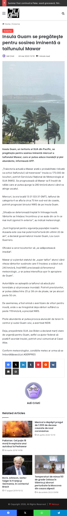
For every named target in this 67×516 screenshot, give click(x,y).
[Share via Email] (8, 372)
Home (7, 24)
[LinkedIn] (23, 365)
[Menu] (3, 14)
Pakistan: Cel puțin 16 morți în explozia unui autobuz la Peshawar (14, 443)
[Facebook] (8, 365)
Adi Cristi (10, 56)
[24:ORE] (13, 13)
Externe (16, 24)
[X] (16, 365)
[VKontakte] (53, 365)
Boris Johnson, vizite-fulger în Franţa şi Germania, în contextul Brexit (15, 482)
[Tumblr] (31, 365)
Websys (55, 504)
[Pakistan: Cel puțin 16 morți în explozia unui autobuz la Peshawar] (17, 429)
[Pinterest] (38, 365)
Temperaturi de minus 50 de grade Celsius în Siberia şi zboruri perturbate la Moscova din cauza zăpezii (49, 482)
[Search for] (63, 14)
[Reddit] (46, 365)
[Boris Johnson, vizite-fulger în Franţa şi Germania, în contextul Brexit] (17, 465)
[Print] (16, 372)
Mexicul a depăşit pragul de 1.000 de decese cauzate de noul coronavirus (49, 427)
